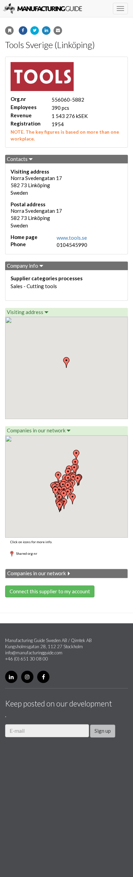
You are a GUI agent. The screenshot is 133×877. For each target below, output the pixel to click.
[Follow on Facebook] (43, 677)
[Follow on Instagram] (27, 677)
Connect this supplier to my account (50, 591)
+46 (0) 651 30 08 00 (26, 659)
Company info (23, 266)
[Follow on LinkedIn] (11, 677)
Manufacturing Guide (42, 8)
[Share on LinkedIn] (46, 30)
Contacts (18, 159)
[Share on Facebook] (23, 30)
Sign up (102, 731)
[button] (76, 455)
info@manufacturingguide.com (33, 652)
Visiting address (25, 312)
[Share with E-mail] (58, 30)
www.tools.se (72, 238)
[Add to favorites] (9, 30)
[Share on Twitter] (34, 30)
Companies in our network (36, 430)
